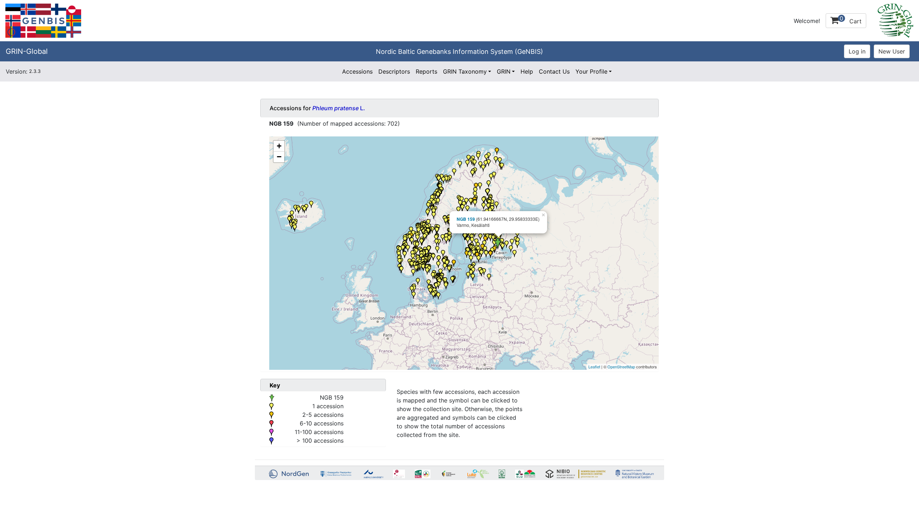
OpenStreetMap (621, 366)
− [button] (279, 156)
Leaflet (594, 366)
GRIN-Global (27, 51)
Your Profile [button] (591, 71)
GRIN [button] (503, 71)
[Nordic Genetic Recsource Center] (43, 20)
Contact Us (554, 71)
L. (338, 108)
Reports (426, 71)
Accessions (357, 71)
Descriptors (394, 71)
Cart (851, 20)
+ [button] (279, 145)
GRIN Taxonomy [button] (465, 71)
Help (527, 71)
